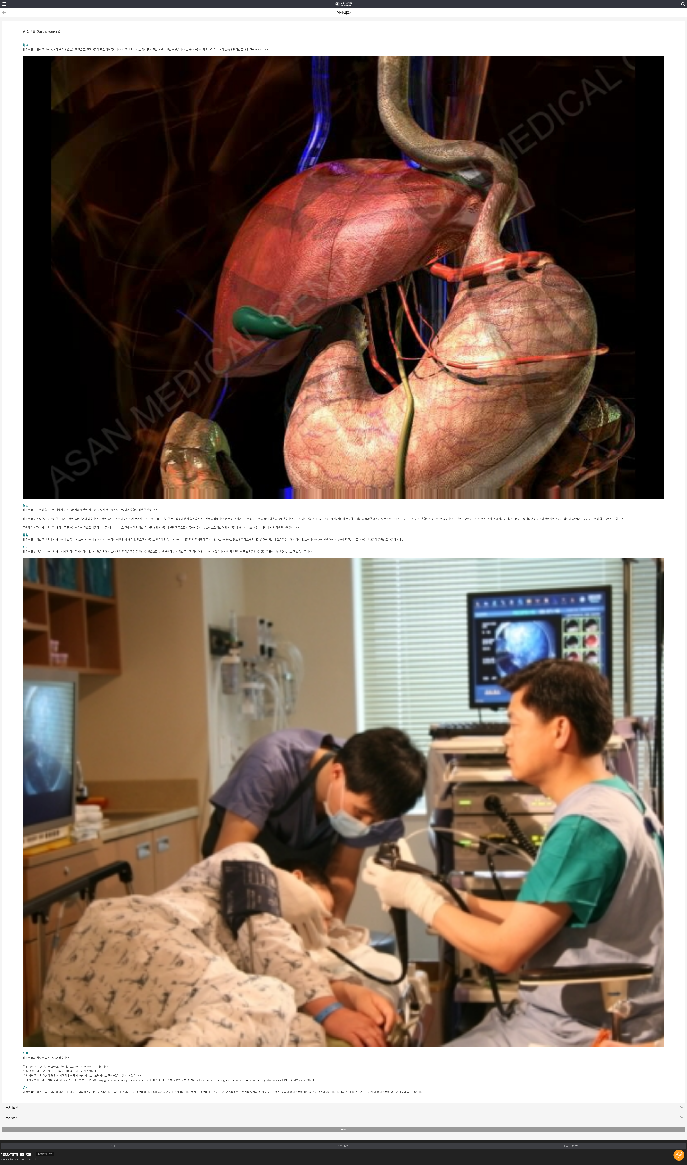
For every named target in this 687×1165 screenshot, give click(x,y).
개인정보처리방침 (45, 1154)
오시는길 (114, 1145)
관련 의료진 (11, 1107)
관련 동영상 (11, 1117)
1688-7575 (9, 1154)
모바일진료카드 (343, 1145)
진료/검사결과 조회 (571, 1145)
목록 (343, 1129)
